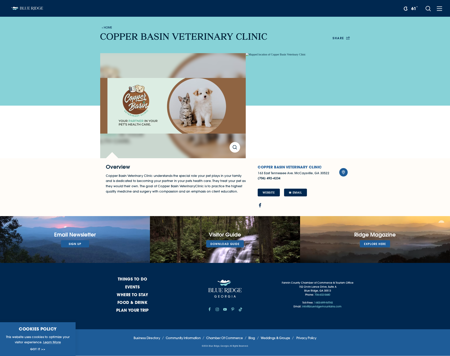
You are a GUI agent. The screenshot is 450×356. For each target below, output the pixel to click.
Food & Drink (132, 302)
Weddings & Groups (275, 338)
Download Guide (224, 244)
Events (132, 286)
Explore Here (375, 244)
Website (269, 192)
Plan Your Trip (132, 310)
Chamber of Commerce (224, 338)
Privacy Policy (306, 338)
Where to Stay (132, 294)
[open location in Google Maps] (298, 105)
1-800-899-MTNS (323, 302)
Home (108, 27)
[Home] (27, 8)
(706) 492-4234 (269, 178)
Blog (251, 338)
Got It (35, 349)
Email (297, 192)
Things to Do (132, 279)
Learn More (52, 342)
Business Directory (147, 338)
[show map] (343, 172)
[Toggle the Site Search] (428, 8)
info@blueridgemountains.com (322, 306)
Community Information (183, 338)
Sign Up (75, 244)
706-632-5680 (322, 294)
